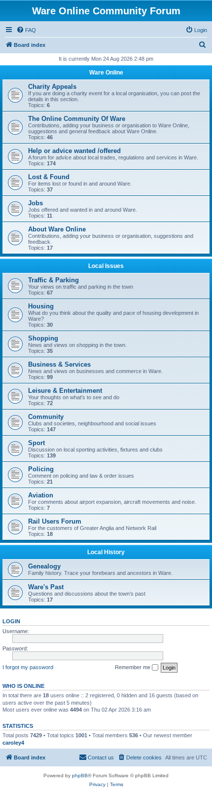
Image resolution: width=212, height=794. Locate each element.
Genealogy (44, 566)
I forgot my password (27, 667)
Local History (106, 552)
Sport (36, 443)
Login (11, 621)
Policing (41, 469)
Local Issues (106, 266)
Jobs (35, 203)
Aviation (40, 495)
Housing (41, 306)
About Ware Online (57, 229)
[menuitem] (26, 30)
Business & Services (59, 364)
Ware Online (106, 72)
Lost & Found (49, 177)
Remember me (133, 667)
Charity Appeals (52, 86)
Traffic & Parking (53, 280)
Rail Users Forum (54, 521)
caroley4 (13, 743)
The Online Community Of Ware (76, 118)
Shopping (43, 338)
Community (46, 416)
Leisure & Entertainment (65, 390)
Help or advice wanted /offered (74, 150)
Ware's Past (46, 587)
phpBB (80, 775)
